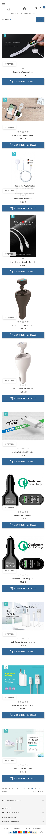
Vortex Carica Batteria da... (23, 325)
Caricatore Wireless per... (23, 72)
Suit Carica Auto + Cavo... (23, 769)
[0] (41, 9)
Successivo (38, 791)
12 (39, 789)
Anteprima (9, 64)
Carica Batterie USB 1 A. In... (23, 452)
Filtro (40, 19)
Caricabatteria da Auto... (23, 515)
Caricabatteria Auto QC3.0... (23, 579)
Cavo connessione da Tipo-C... (23, 262)
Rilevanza (5, 19)
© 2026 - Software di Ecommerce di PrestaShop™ (23, 828)
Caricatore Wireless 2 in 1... (23, 135)
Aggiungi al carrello (25, 81)
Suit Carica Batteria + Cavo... (23, 642)
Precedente (26, 789)
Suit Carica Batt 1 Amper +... (23, 705)
